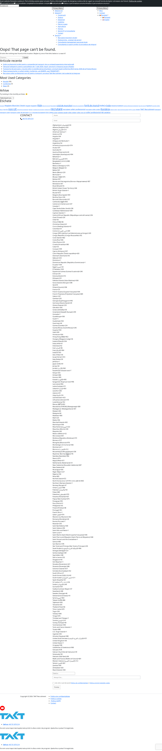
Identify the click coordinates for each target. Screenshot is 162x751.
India (108, 105)
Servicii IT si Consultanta (66, 31)
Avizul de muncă (46, 105)
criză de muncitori (64, 105)
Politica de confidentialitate (79, 683)
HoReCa (103, 105)
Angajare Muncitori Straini (15, 105)
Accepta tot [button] (4, 6)
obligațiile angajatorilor (22, 109)
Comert (60, 33)
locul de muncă (142, 105)
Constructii (62, 15)
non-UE (12, 109)
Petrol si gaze (62, 24)
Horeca (60, 29)
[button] (4, 3)
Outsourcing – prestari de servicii (69, 40)
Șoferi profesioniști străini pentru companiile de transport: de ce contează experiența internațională (38, 64)
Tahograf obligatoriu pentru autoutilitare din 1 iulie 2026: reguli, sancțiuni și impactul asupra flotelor (38, 67)
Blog (101, 11)
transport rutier (5, 112)
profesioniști (47, 109)
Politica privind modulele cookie (100, 683)
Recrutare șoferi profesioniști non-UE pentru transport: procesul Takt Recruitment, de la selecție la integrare (41, 73)
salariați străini (113, 109)
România (105, 109)
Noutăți (5, 81)
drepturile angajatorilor (78, 105)
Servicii (57, 35)
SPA (130, 109)
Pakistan (31, 109)
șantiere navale (63, 112)
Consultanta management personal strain (73, 42)
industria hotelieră (117, 106)
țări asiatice (105, 112)
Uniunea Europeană (38, 112)
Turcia (30, 112)
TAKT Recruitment (147, 109)
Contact (102, 13)
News (5, 86)
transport (158, 109)
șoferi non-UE (81, 112)
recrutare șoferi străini (93, 109)
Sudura (60, 17)
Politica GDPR (56, 701)
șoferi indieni (72, 112)
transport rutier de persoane (19, 112)
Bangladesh (53, 105)
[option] (96, 125)
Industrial (61, 20)
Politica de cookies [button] (135, 1)
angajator (34, 106)
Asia (39, 105)
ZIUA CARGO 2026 (51, 112)
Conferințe (7, 84)
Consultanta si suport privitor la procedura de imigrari (77, 44)
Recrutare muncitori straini (67, 38)
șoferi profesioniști (93, 112)
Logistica (61, 22)
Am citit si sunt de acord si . (82, 683)
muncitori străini (156, 105)
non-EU (5, 109)
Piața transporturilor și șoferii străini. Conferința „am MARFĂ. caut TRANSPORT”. (31, 71)
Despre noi (59, 11)
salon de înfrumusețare (123, 109)
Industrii (58, 13)
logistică (149, 106)
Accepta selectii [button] (13, 6)
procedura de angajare (38, 109)
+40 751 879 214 (27, 119)
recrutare (57, 109)
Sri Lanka (133, 109)
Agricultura (62, 26)
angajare (2, 105)
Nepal (1, 109)
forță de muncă (91, 105)
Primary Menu (58, 8)
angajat (28, 106)
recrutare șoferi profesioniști (74, 109)
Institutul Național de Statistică (130, 105)
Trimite (56, 687)
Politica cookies (56, 699)
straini (138, 109)
